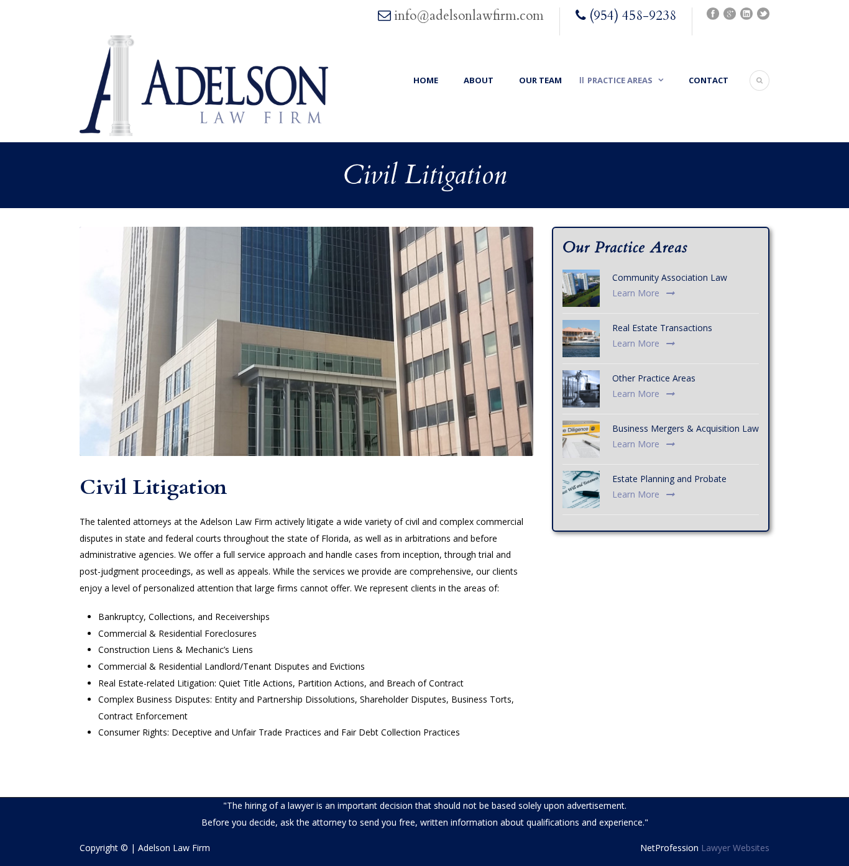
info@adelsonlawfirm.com (469, 16)
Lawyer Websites (735, 848)
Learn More (635, 293)
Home (425, 80)
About (478, 80)
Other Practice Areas (653, 378)
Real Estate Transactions (662, 328)
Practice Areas (620, 80)
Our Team (540, 80)
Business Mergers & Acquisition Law (685, 428)
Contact (708, 80)
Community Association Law (669, 277)
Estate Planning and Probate (669, 479)
